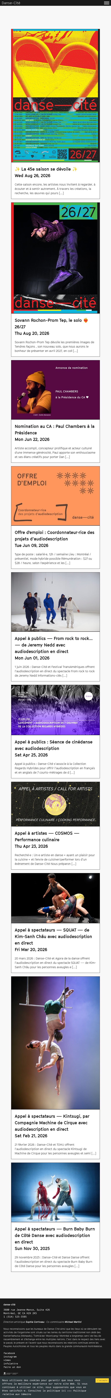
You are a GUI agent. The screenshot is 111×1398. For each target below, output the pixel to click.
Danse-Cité (11, 3)
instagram (9, 1356)
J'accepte (102, 1380)
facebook (9, 1353)
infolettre (10, 1363)
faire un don (12, 1367)
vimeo (7, 1360)
